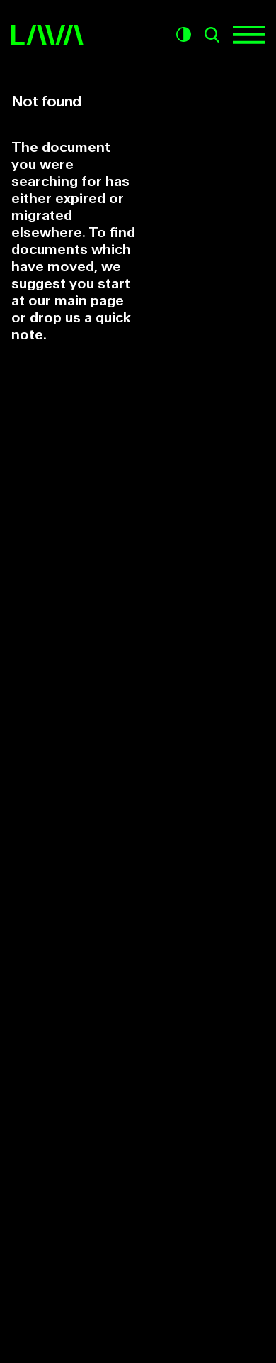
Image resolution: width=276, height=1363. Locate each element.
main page (89, 301)
